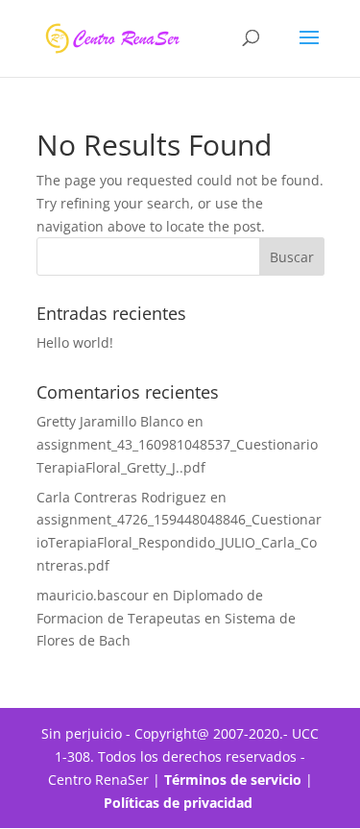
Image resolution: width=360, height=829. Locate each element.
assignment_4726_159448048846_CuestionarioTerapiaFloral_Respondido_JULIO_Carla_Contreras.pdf (179, 542)
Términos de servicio (232, 779)
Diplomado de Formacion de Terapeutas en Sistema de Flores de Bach (166, 618)
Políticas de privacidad (180, 802)
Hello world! (74, 342)
